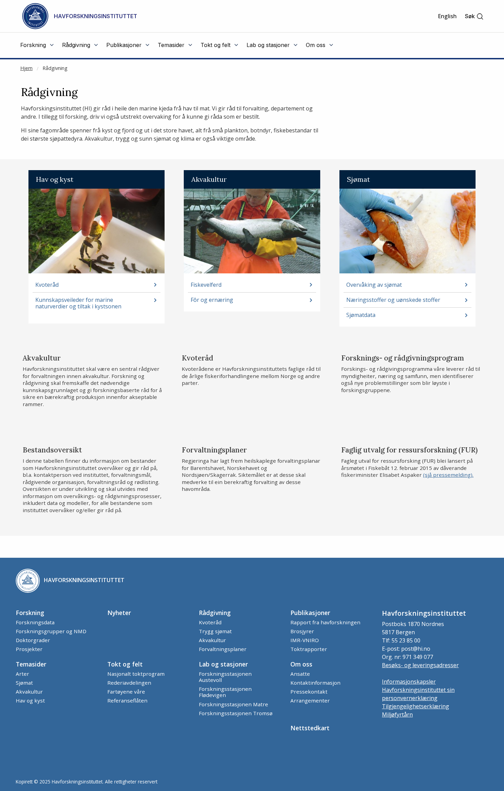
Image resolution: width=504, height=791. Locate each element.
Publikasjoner (310, 613)
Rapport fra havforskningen (325, 622)
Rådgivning (55, 68)
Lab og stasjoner (223, 664)
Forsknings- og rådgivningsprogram (402, 358)
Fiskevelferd (206, 285)
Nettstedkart (309, 728)
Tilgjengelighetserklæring (415, 706)
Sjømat (24, 682)
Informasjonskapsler (409, 681)
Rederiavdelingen (129, 682)
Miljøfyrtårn (397, 714)
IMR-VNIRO (304, 640)
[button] (474, 16)
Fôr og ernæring (212, 300)
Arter (22, 673)
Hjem (26, 68)
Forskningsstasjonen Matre (233, 704)
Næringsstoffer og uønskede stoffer (393, 300)
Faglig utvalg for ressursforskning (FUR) (409, 450)
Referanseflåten (127, 700)
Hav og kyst (30, 700)
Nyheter (119, 613)
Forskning (30, 613)
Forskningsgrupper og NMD (51, 631)
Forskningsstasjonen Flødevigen (225, 691)
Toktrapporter (308, 649)
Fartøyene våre (126, 691)
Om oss (301, 664)
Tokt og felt (125, 664)
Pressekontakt (308, 691)
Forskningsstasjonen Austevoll (225, 676)
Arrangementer (310, 700)
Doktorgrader (33, 640)
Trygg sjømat (215, 631)
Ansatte (300, 673)
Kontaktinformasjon (315, 682)
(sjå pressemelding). (448, 474)
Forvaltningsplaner (214, 450)
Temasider (31, 664)
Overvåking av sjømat (374, 285)
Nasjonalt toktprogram (136, 673)
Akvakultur (42, 358)
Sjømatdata (360, 315)
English (447, 16)
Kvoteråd (47, 285)
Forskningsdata (35, 622)
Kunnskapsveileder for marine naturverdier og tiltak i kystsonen (78, 303)
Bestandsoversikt (52, 450)
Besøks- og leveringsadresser (420, 665)
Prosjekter (29, 649)
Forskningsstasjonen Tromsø (236, 713)
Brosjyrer (302, 631)
